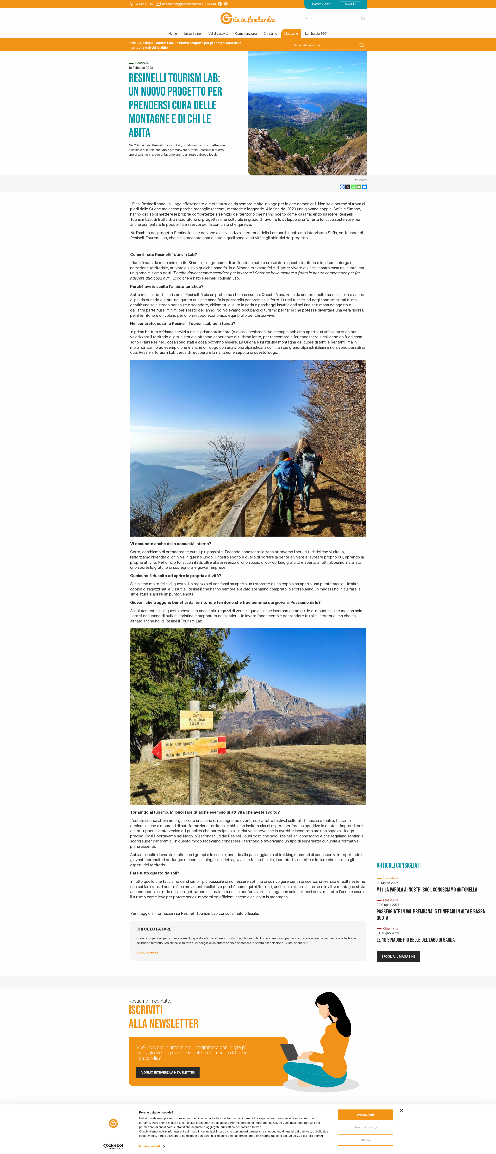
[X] (347, 187)
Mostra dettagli (149, 1146)
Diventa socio (147, 952)
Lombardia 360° (316, 33)
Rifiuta (365, 1140)
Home (172, 33)
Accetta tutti (365, 1114)
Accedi (350, 4)
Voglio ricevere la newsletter (168, 1072)
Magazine (291, 33)
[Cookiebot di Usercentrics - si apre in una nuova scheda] (113, 1146)
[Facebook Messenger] (364, 187)
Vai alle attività (218, 33)
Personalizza (363, 1127)
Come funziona (246, 33)
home (133, 43)
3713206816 (144, 4)
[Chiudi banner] (401, 1110)
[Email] (358, 187)
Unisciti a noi (193, 33)
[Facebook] (342, 187)
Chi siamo (270, 33)
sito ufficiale (247, 913)
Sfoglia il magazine (398, 956)
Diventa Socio (321, 4)
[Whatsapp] (353, 187)
